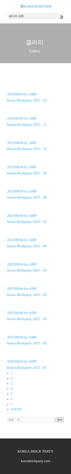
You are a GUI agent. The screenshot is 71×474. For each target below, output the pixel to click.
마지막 (16, 409)
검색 (59, 419)
